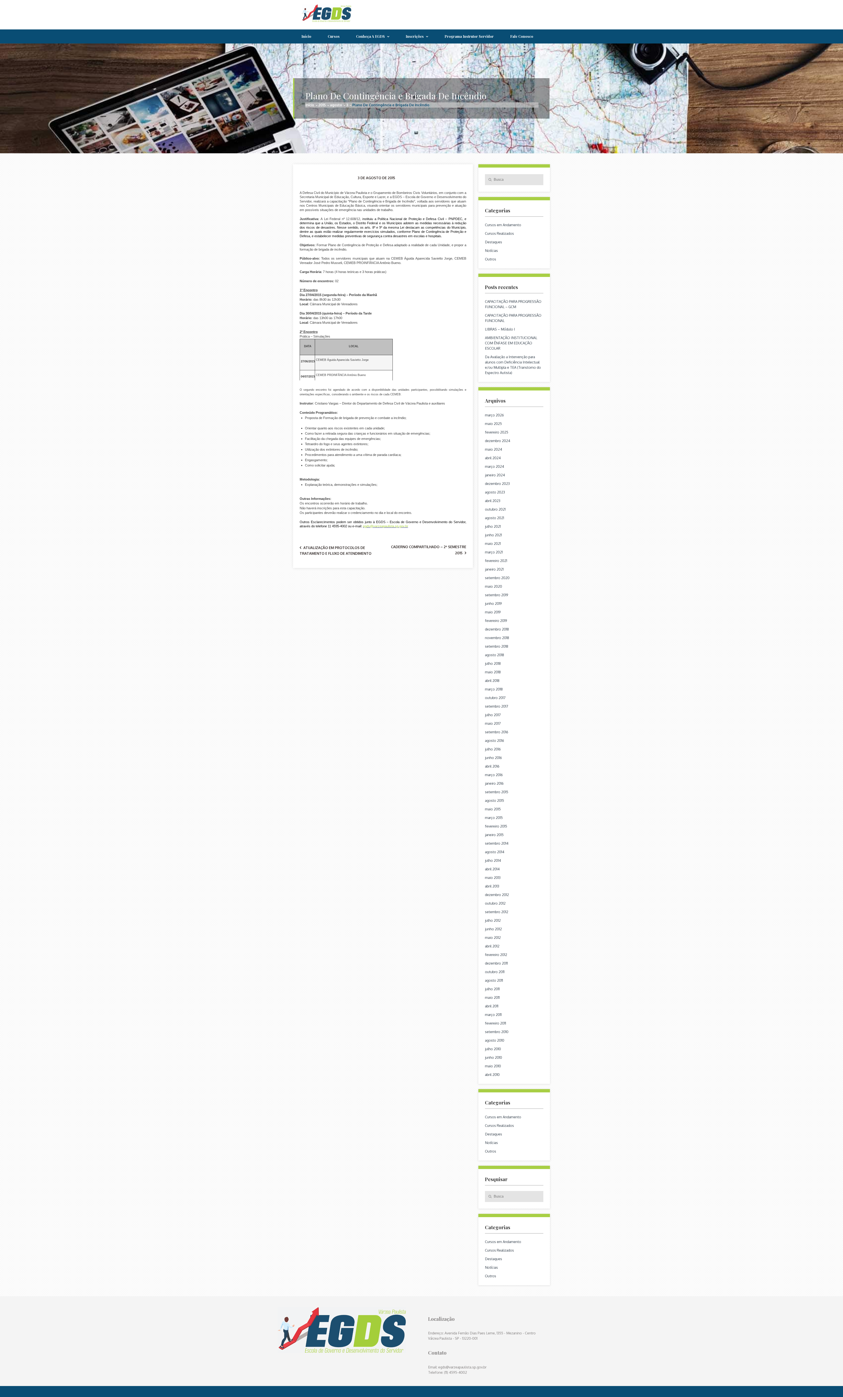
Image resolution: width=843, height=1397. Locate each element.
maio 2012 (493, 937)
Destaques (493, 242)
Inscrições (415, 36)
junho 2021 (493, 535)
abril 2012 (492, 946)
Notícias (491, 250)
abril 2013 (492, 886)
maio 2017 (493, 723)
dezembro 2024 (497, 441)
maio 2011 (492, 997)
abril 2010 (492, 1074)
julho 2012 (493, 920)
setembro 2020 (497, 578)
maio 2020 (493, 586)
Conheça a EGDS (370, 36)
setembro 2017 (496, 706)
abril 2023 (492, 501)
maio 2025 (493, 423)
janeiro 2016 (494, 783)
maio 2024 (493, 449)
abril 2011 (491, 1006)
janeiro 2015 (494, 835)
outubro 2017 (495, 698)
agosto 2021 (494, 518)
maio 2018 (493, 672)
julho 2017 (493, 715)
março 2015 (494, 817)
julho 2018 (493, 663)
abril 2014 (492, 869)
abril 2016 (492, 766)
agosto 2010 (494, 1040)
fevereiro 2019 (496, 620)
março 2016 (494, 775)
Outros (490, 259)
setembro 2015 (496, 792)
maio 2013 (493, 877)
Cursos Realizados (499, 233)
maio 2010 (493, 1066)
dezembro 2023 (497, 483)
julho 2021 (493, 526)
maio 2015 (493, 809)
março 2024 (494, 466)
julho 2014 (493, 860)
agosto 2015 (494, 800)
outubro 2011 (494, 972)
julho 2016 (493, 749)
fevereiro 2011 (495, 1023)
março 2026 (494, 415)
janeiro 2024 (495, 475)
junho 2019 (493, 603)
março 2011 (493, 1014)
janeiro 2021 (494, 569)
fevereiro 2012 (496, 954)
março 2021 (494, 552)
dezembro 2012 (497, 895)
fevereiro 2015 (496, 826)
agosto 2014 (494, 852)
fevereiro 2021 (496, 560)
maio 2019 (493, 612)
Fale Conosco (521, 36)
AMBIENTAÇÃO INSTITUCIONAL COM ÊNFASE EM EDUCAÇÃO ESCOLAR (511, 343)
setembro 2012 (496, 912)
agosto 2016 (494, 740)
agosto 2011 (494, 980)
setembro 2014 (496, 843)
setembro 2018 (496, 646)
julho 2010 (493, 1049)
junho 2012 (493, 929)
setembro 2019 (496, 595)
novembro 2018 (497, 638)
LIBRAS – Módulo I (500, 329)
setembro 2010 (496, 1032)
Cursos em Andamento (503, 225)
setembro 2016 (496, 732)
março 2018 (494, 689)
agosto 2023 (495, 492)
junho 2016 (493, 757)
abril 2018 (492, 680)
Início (306, 36)
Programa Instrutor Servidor (469, 36)
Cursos (334, 36)
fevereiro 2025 (496, 432)
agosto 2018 (494, 655)
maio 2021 (493, 543)
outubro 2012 (495, 903)
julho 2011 (492, 989)
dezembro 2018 (497, 629)
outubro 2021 (495, 509)
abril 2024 (493, 458)
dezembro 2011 (496, 963)
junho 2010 (493, 1057)
